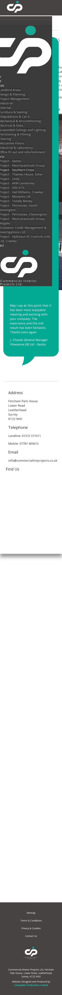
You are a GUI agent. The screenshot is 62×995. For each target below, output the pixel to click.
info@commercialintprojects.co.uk (32, 460)
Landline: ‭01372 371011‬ (24, 436)
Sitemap (31, 912)
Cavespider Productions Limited (31, 985)
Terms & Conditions (31, 920)
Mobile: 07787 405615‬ (23, 443)
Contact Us (31, 936)
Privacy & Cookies (31, 928)
